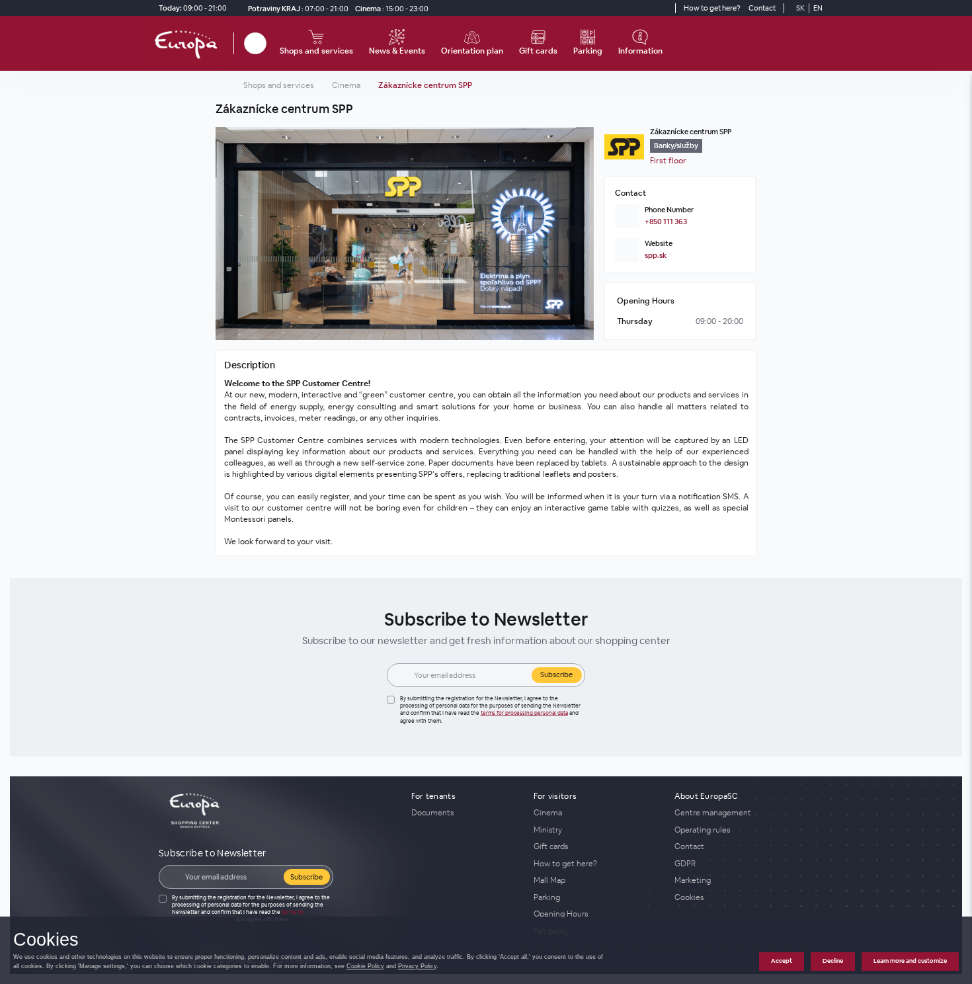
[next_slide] (580, 233)
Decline (833, 961)
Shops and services (278, 85)
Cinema (346, 85)
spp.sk (656, 255)
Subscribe (556, 674)
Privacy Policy (417, 966)
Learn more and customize (910, 961)
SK (800, 8)
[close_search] (268, 43)
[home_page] (189, 43)
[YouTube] (663, 8)
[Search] (255, 43)
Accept (781, 961)
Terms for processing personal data (524, 713)
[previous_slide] (229, 233)
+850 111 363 (666, 221)
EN (818, 8)
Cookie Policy (365, 966)
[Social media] (639, 8)
